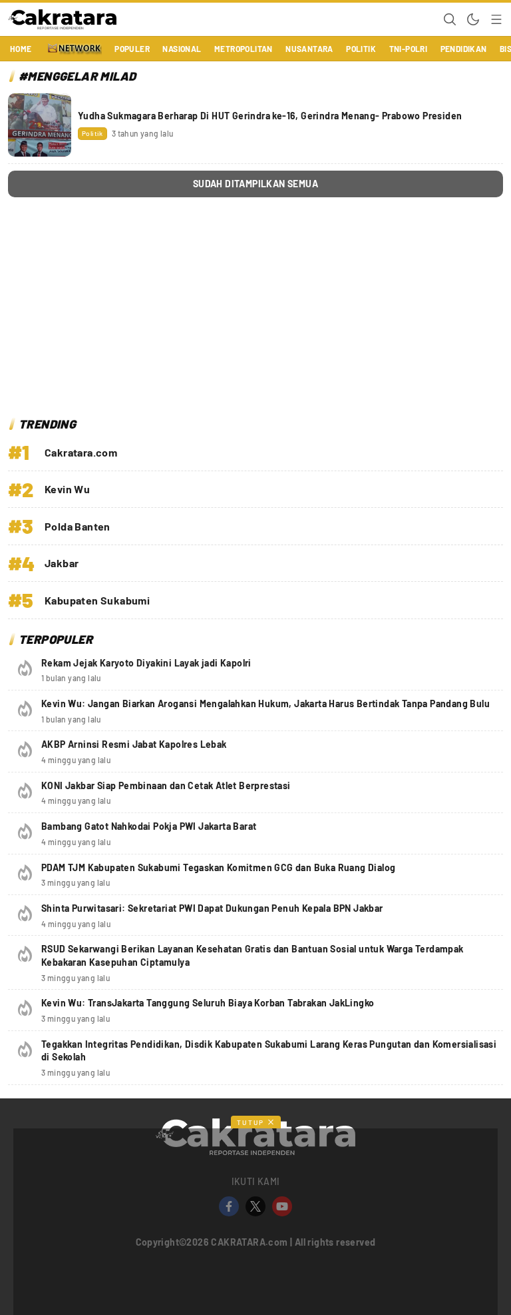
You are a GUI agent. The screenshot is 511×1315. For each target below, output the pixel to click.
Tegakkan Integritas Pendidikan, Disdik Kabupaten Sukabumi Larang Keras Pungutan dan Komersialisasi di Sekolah (268, 1050)
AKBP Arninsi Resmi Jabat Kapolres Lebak (134, 744)
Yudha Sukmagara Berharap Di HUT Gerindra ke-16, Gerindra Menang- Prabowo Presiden (270, 115)
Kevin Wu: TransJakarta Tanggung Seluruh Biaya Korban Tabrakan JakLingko (207, 1002)
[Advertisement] (255, 310)
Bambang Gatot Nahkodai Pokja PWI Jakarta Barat (148, 826)
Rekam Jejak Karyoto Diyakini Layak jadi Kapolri (146, 662)
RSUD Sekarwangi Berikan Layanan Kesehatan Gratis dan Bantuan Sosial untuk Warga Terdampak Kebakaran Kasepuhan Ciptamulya (252, 955)
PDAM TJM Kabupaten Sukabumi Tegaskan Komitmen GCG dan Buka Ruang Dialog (218, 867)
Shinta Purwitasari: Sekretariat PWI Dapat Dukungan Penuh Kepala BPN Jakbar (212, 908)
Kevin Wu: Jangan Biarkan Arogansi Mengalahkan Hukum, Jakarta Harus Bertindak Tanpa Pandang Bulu (265, 703)
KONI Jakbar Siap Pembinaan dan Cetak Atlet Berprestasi (166, 785)
